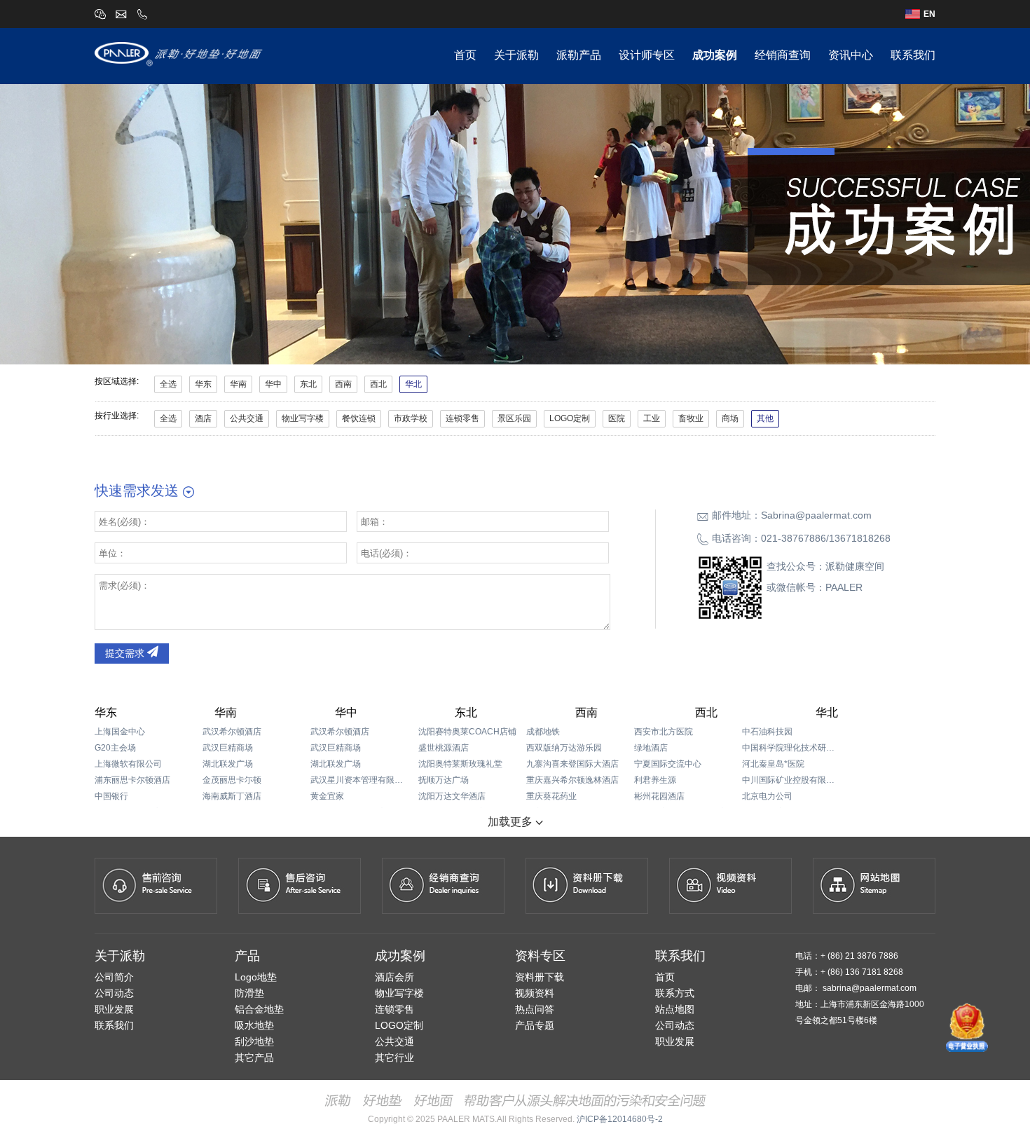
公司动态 (114, 993)
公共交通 (246, 418)
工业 (651, 418)
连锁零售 (462, 418)
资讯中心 (850, 55)
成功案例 (714, 55)
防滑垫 (249, 993)
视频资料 (534, 993)
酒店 (203, 418)
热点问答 (534, 1009)
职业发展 (114, 1009)
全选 (168, 384)
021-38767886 (793, 538)
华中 (273, 384)
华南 (238, 384)
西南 (343, 384)
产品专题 (534, 1025)
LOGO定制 (569, 418)
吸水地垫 (254, 1025)
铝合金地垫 (259, 1009)
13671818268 (860, 538)
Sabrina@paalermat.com (816, 515)
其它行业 (394, 1057)
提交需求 (126, 653)
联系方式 (674, 993)
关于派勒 (516, 55)
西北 (378, 384)
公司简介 (114, 977)
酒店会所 (394, 977)
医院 (616, 418)
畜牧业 (690, 418)
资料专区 (540, 956)
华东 (203, 384)
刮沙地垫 (254, 1041)
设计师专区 (647, 55)
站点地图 (674, 1009)
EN (929, 14)
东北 (308, 384)
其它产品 (254, 1057)
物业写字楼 (303, 418)
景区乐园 (514, 418)
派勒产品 (578, 55)
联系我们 (913, 55)
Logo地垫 (256, 977)
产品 (247, 956)
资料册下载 (539, 977)
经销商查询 (783, 55)
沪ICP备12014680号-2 (620, 1119)
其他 (765, 418)
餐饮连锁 (359, 418)
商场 (730, 418)
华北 (413, 384)
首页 (465, 55)
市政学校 (410, 418)
